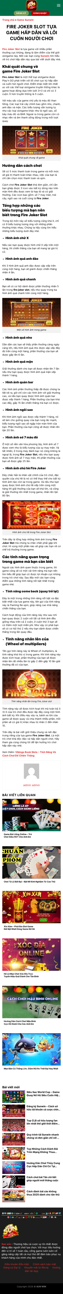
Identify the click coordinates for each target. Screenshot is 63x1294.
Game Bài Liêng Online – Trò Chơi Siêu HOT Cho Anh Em (18, 835)
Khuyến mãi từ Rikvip (36, 1267)
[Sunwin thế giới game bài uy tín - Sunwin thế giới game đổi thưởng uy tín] (31, 5)
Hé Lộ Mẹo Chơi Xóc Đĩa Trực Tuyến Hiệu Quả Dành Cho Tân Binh (21, 975)
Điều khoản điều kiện (17, 1264)
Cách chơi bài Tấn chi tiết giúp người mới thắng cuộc (42, 1179)
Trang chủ (8, 19)
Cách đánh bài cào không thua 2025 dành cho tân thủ (43, 1193)
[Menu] (59, 5)
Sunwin (45, 55)
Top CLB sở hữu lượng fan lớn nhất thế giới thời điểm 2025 (42, 1122)
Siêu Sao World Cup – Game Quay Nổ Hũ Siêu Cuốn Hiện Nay (43, 1094)
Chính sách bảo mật (44, 1264)
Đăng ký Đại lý (12, 1267)
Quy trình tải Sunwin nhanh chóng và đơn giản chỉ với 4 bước (43, 1136)
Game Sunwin (25, 19)
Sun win (6, 1244)
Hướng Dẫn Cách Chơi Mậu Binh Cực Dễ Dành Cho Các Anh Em (20, 1022)
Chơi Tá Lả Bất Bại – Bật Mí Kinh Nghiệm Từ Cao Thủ (30, 881)
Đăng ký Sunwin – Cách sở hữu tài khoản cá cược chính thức (43, 1108)
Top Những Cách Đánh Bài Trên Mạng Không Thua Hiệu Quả (42, 1150)
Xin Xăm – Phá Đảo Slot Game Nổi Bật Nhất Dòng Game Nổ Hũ (19, 927)
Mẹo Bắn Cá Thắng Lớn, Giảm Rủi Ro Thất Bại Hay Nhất (31, 1068)
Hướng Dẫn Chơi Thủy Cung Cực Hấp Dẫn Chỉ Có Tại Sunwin (43, 1165)
